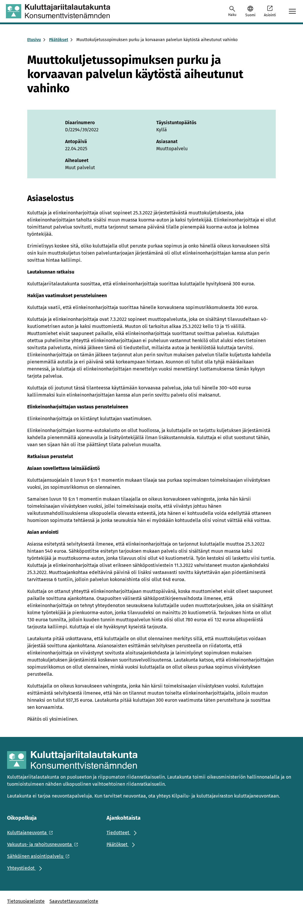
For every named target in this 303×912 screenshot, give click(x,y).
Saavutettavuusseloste (73, 901)
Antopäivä (76, 141)
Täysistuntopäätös (176, 122)
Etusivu (34, 39)
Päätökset (58, 39)
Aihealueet (76, 160)
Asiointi (270, 15)
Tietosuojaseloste (26, 901)
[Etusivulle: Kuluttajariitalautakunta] (58, 11)
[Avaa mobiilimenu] (292, 11)
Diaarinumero (80, 122)
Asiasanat (167, 141)
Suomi (250, 15)
